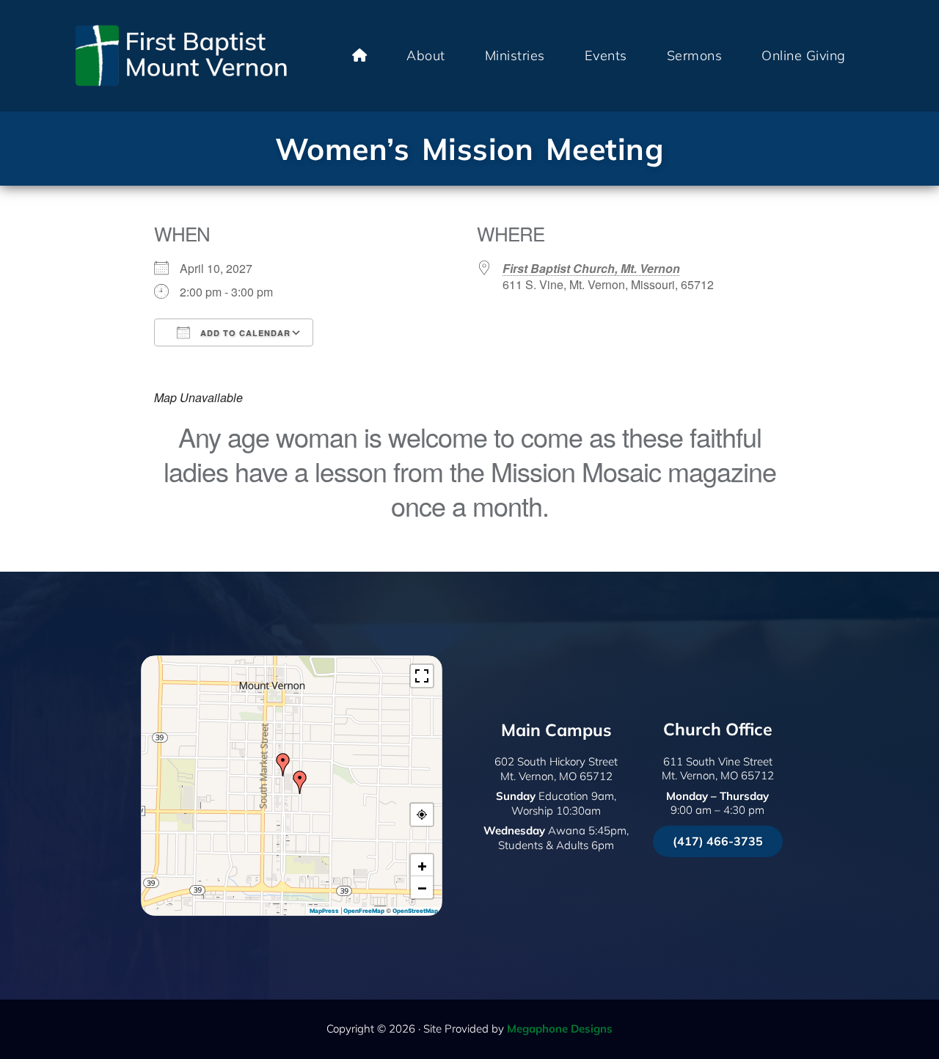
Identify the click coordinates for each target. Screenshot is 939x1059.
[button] (300, 782)
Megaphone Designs (560, 1029)
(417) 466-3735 (718, 841)
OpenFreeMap (363, 910)
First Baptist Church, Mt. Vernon (591, 268)
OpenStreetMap (415, 910)
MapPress (324, 910)
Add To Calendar (244, 332)
